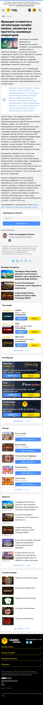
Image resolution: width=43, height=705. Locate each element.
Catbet (18, 310)
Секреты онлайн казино (24, 618)
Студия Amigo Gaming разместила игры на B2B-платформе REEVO (25, 295)
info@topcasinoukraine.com (25, 5)
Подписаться (21, 223)
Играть (35, 319)
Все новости (18, 565)
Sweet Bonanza (21, 467)
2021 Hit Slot (20, 478)
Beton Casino (9, 402)
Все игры (18, 490)
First (17, 324)
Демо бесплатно (28, 439)
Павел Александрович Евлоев (21, 234)
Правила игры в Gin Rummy (25, 598)
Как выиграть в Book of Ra (25, 588)
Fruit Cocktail (20, 433)
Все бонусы (18, 421)
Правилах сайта (27, 674)
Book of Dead (20, 445)
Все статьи (18, 629)
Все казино (18, 350)
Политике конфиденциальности (10, 674)
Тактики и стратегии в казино (26, 578)
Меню (3, 10)
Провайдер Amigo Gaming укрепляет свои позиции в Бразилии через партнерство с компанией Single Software (28, 275)
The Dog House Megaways (26, 456)
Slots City (19, 337)
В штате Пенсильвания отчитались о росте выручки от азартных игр (28, 285)
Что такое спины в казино (25, 608)
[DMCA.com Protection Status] (21, 678)
